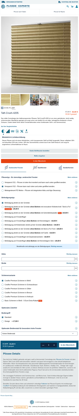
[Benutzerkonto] (76, 6)
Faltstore (44, 384)
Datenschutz (64, 406)
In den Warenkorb (39, 161)
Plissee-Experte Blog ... (7, 395)
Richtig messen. (56, 246)
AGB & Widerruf (8, 406)
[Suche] (68, 6)
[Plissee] (32, 6)
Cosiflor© (6, 386)
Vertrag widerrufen (20, 407)
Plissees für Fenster (63, 359)
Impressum (72, 406)
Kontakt (58, 406)
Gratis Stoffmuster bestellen (39, 151)
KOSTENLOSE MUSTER (70, 2)
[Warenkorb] (72, 6)
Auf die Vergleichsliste (9, 126)
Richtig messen (72, 254)
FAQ (30, 406)
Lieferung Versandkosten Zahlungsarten (43, 406)
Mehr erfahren (72, 177)
